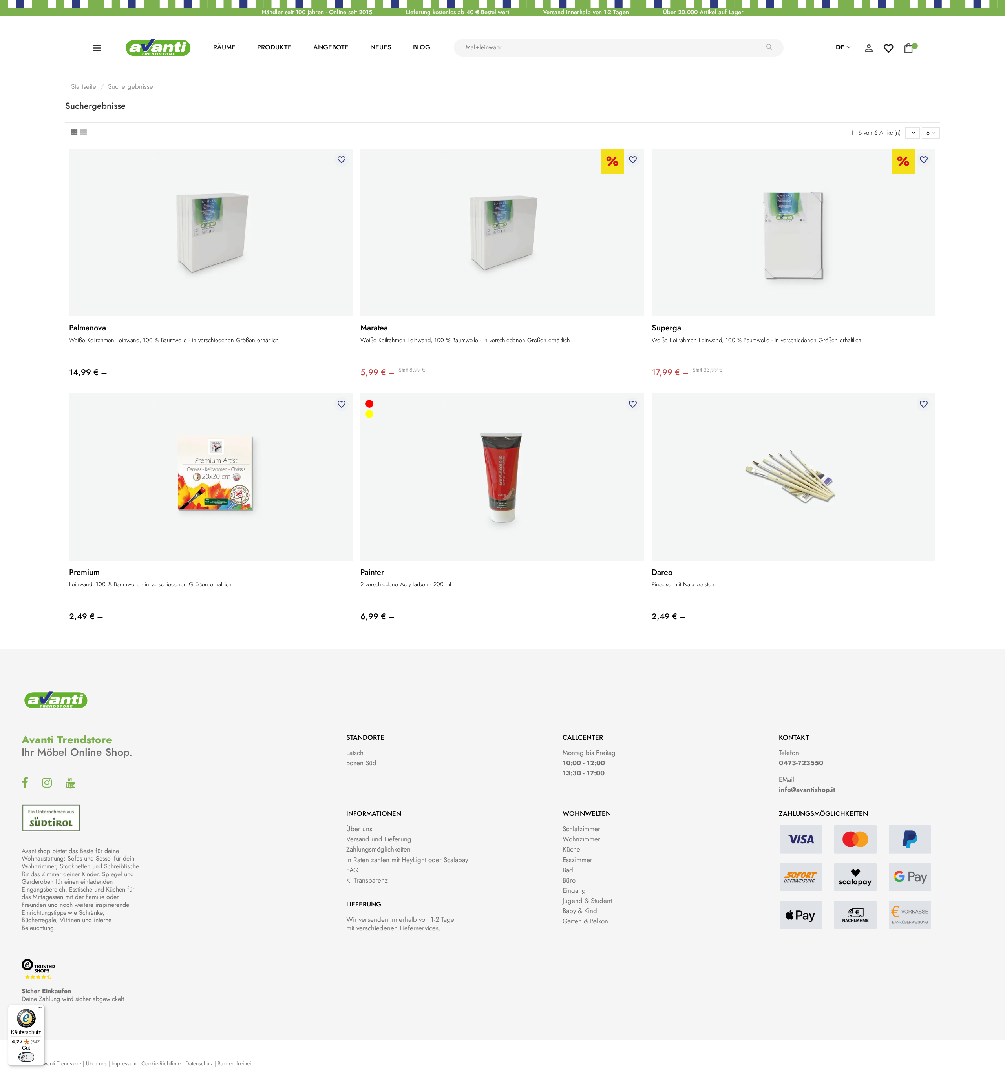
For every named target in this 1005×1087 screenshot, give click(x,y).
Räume (224, 47)
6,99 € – (377, 616)
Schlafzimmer (581, 828)
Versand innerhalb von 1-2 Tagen (586, 12)
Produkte (274, 47)
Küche (571, 849)
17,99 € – (670, 372)
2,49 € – (86, 616)
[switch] (26, 1057)
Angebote (331, 47)
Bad (568, 870)
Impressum (124, 1063)
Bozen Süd (361, 763)
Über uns (359, 828)
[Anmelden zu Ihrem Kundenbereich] (869, 50)
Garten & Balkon (585, 921)
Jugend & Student (587, 900)
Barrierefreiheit (234, 1063)
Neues (380, 47)
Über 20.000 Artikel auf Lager (703, 12)
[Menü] (39, 1009)
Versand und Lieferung (378, 839)
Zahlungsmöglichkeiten (378, 849)
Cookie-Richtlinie (161, 1063)
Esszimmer (577, 859)
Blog (421, 47)
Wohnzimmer (581, 839)
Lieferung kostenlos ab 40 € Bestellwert (457, 12)
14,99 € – (88, 372)
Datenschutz (199, 1063)
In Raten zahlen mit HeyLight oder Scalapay (407, 859)
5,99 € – (377, 372)
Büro (569, 880)
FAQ (352, 870)
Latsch (355, 752)
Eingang (574, 890)
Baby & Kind (580, 911)
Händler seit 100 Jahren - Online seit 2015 (317, 12)
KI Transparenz (367, 880)
